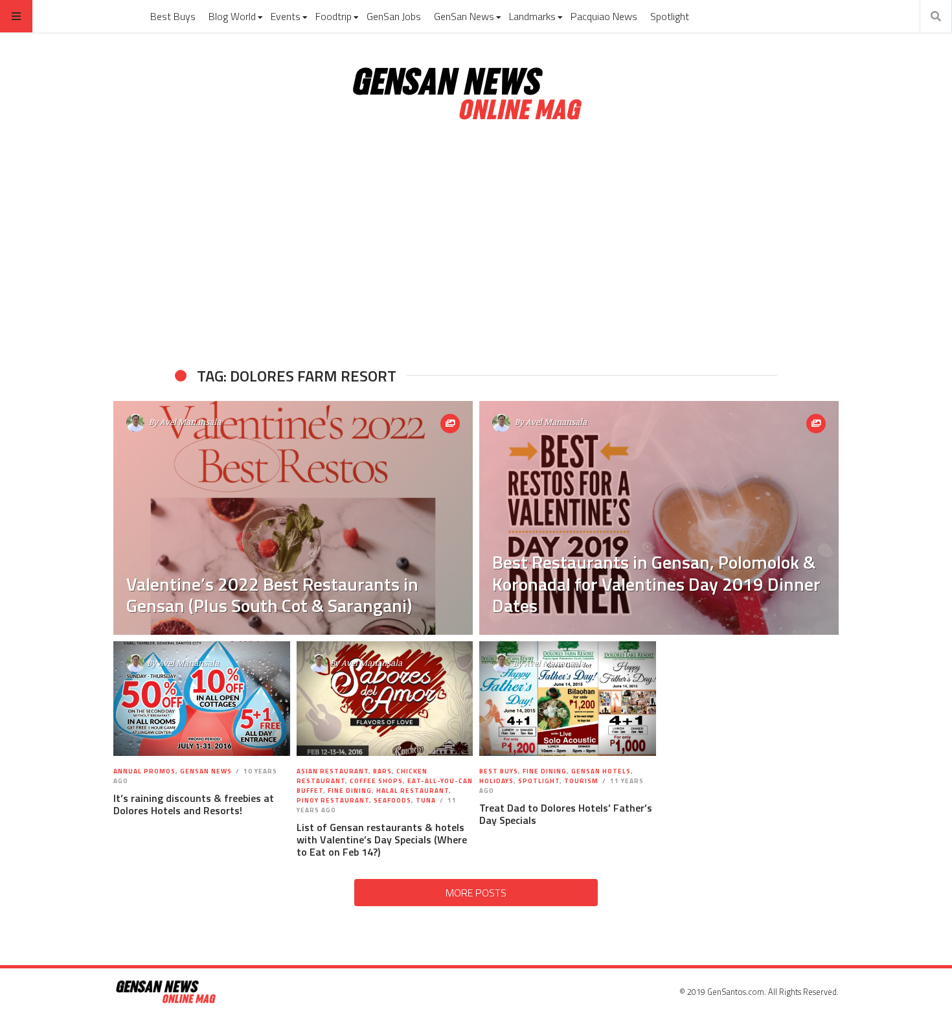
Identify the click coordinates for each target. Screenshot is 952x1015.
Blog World (232, 16)
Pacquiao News (604, 16)
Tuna (426, 800)
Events (285, 16)
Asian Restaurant (332, 771)
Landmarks (532, 16)
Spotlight (669, 16)
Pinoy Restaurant (333, 800)
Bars (382, 771)
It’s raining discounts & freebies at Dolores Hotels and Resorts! (193, 804)
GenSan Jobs (394, 16)
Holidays (496, 781)
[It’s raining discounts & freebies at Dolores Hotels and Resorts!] (201, 699)
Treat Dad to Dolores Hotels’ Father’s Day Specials (565, 814)
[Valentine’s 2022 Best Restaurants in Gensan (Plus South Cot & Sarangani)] (293, 518)
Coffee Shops (376, 781)
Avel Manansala (190, 422)
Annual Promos (144, 771)
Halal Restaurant (412, 790)
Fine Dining (350, 790)
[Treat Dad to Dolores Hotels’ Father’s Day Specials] (567, 699)
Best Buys (173, 16)
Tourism (581, 781)
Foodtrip (333, 16)
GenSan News (464, 16)
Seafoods (392, 800)
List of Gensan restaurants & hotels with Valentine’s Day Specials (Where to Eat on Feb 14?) (382, 839)
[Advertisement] (476, 245)
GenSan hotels (601, 771)
